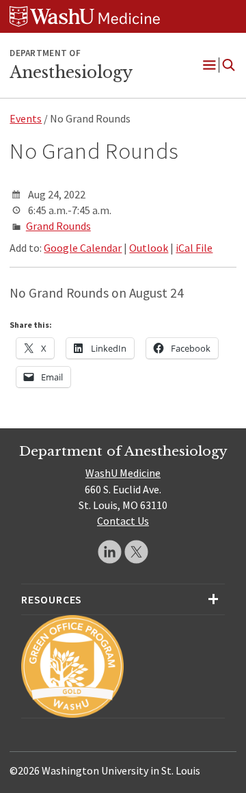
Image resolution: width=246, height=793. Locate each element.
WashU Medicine (123, 473)
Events (26, 118)
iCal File (194, 248)
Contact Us (123, 521)
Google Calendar (83, 248)
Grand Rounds (58, 226)
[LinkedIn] (110, 552)
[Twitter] (136, 552)
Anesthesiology (71, 72)
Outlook (148, 248)
